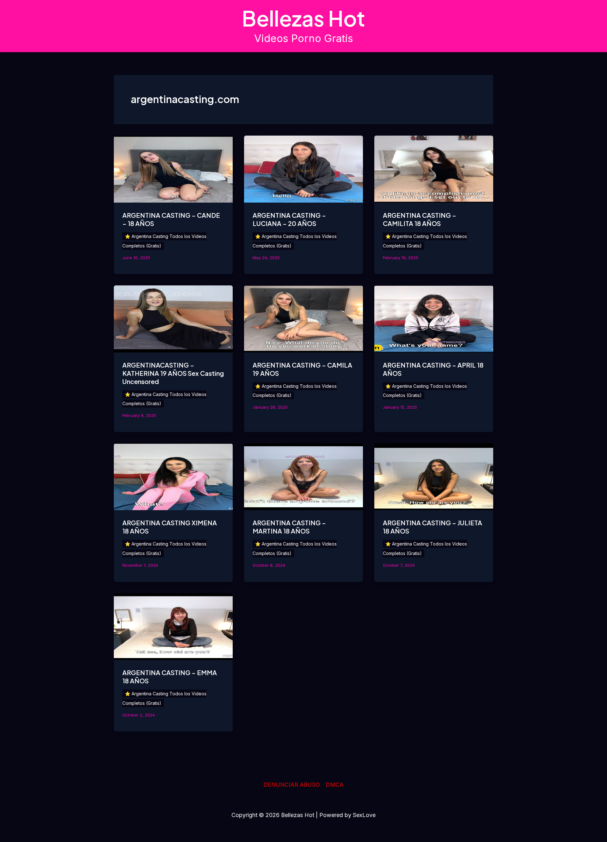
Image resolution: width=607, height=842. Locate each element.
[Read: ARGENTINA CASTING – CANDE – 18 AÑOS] (173, 168)
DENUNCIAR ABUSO (291, 784)
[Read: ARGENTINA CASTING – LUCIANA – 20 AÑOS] (303, 168)
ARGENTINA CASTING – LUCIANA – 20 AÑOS (289, 219)
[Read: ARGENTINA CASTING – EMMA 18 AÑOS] (173, 626)
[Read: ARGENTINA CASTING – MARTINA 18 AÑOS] (303, 476)
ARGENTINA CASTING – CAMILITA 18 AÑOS (419, 219)
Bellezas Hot (303, 18)
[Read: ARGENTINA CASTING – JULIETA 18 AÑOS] (433, 476)
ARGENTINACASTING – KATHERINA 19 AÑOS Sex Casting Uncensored (173, 373)
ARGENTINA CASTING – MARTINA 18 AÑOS (289, 527)
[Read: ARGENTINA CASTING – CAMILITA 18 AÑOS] (433, 168)
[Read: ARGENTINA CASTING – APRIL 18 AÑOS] (433, 318)
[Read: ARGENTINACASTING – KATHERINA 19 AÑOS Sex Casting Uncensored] (173, 318)
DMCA (335, 784)
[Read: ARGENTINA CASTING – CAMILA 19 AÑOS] (303, 318)
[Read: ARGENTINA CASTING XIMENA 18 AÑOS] (173, 476)
